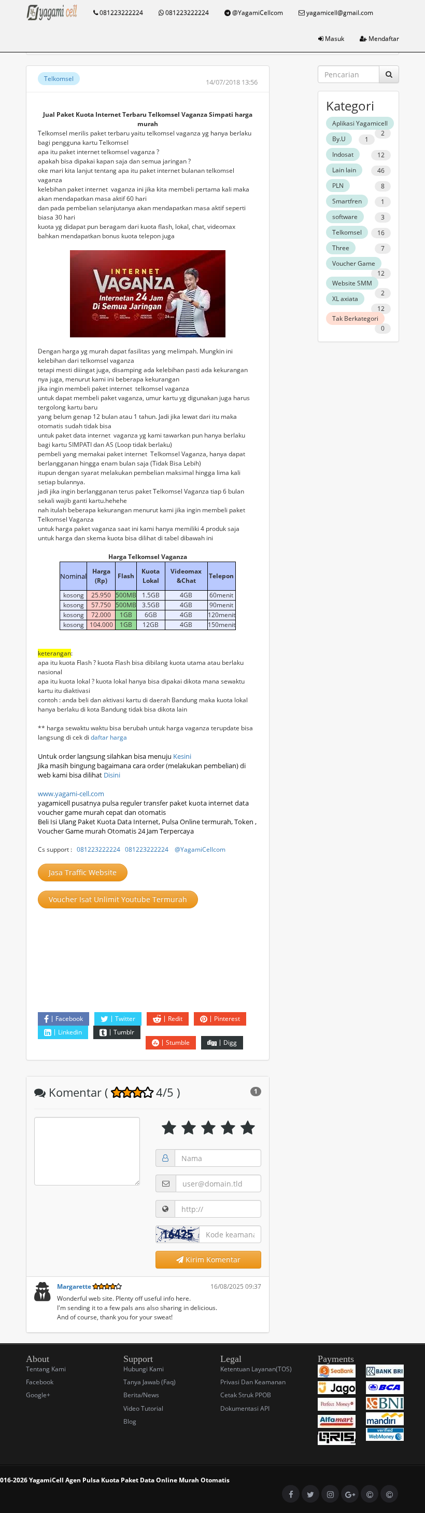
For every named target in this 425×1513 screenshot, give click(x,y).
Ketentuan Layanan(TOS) (256, 1369)
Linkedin (70, 1032)
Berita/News (141, 1395)
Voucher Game (353, 263)
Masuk (333, 38)
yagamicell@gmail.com (339, 12)
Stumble (178, 1042)
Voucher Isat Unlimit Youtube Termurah (118, 899)
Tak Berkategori (355, 318)
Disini (112, 775)
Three (340, 247)
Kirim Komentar (211, 1259)
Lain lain (344, 170)
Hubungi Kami (143, 1369)
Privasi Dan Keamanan (253, 1382)
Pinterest (227, 1018)
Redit (175, 1018)
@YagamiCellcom (257, 12)
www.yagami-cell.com (71, 793)
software (345, 216)
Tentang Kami (46, 1369)
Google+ (38, 1395)
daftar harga (109, 737)
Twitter (125, 1018)
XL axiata (345, 298)
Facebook (69, 1018)
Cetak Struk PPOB (245, 1395)
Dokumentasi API (245, 1408)
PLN (338, 185)
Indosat (342, 154)
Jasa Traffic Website (83, 872)
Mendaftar (383, 38)
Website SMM (352, 283)
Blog (129, 1421)
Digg (230, 1042)
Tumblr (124, 1032)
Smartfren (347, 201)
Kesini (182, 756)
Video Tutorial (143, 1408)
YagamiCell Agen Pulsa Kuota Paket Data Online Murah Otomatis (129, 1480)
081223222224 (120, 12)
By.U (339, 138)
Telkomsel (59, 78)
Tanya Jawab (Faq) (149, 1382)
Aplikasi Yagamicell (360, 123)
